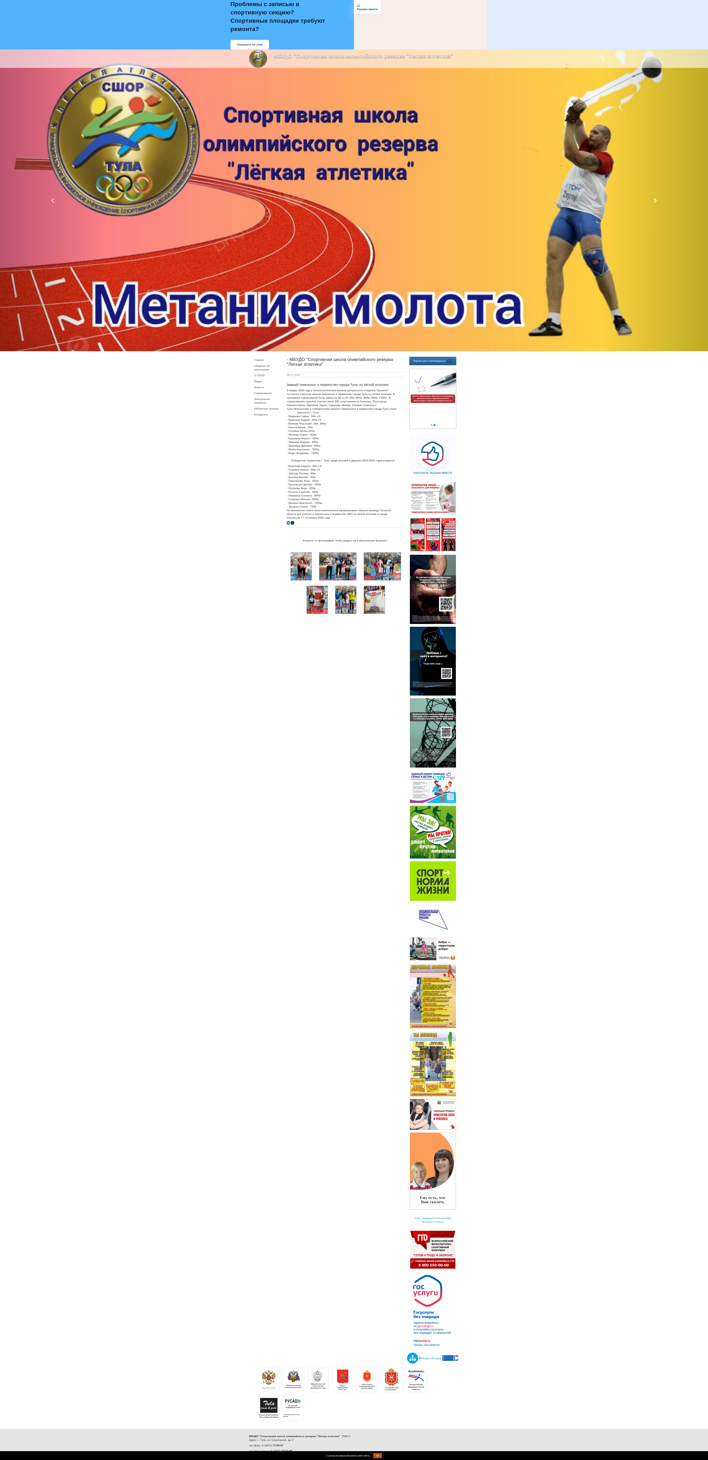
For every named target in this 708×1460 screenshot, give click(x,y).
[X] (292, 523)
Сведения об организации (262, 367)
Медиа (258, 381)
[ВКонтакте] (288, 523)
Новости (259, 387)
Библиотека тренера (266, 408)
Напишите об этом (250, 44)
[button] (53, 200)
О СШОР (259, 375)
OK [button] (377, 1455)
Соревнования (263, 393)
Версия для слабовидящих (430, 360)
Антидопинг (261, 414)
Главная (259, 360)
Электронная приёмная (262, 400)
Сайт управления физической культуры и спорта (433, 1219)
